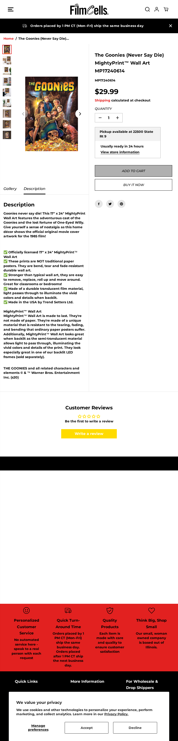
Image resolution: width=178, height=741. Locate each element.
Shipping (102, 100)
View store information (120, 152)
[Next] (79, 113)
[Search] (147, 9)
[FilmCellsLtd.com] (89, 9)
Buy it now (133, 185)
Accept (87, 728)
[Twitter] (110, 204)
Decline (135, 728)
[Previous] (23, 113)
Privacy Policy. (116, 714)
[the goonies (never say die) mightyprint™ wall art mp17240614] (51, 113)
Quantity (103, 109)
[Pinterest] (121, 204)
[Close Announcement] (171, 26)
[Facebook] (99, 204)
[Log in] (157, 9)
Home (8, 38)
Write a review (89, 433)
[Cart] (166, 9)
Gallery (10, 188)
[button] (10, 9)
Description (34, 188)
